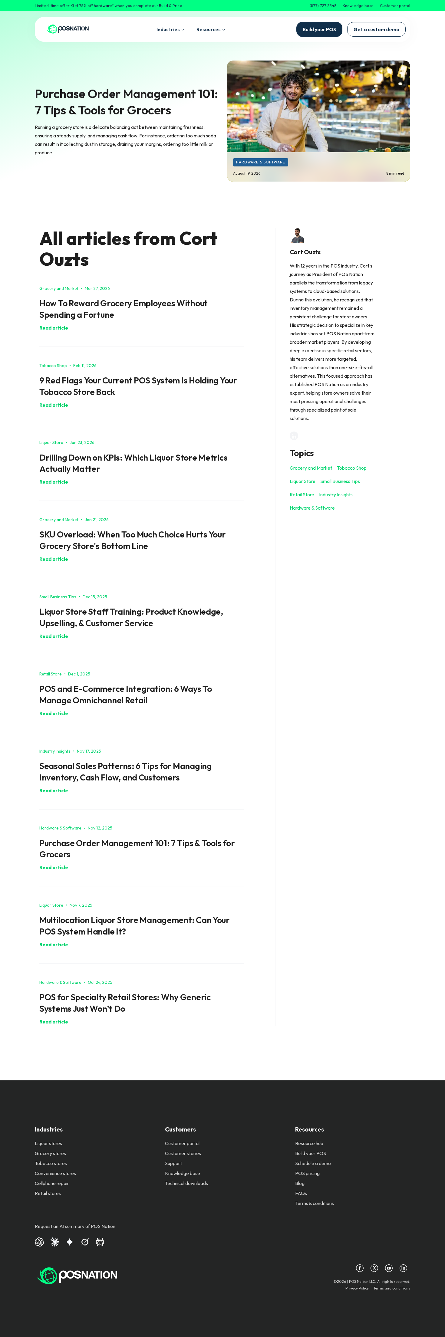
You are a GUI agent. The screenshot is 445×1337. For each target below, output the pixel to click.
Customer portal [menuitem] (182, 1143)
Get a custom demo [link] (376, 29)
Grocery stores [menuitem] (50, 1153)
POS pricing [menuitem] (307, 1173)
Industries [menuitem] (49, 1129)
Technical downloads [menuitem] (186, 1183)
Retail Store (302, 494)
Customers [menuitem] (180, 1129)
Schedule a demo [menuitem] (313, 1163)
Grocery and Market (311, 468)
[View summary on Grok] (84, 1241)
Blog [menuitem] (300, 1183)
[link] (67, 29)
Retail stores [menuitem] (48, 1193)
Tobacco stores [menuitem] (51, 1163)
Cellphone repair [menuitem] (52, 1183)
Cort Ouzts (305, 252)
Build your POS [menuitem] (310, 1153)
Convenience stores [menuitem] (55, 1173)
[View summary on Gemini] (69, 1241)
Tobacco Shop (352, 468)
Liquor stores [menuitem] (48, 1143)
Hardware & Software (260, 162)
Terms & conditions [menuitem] (314, 1203)
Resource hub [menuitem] (309, 1143)
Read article (53, 328)
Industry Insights (336, 494)
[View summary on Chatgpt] (39, 1241)
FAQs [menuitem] (301, 1193)
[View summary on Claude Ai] (54, 1241)
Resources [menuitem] (309, 1129)
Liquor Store (302, 481)
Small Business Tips (340, 481)
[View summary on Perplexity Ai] (99, 1241)
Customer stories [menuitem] (183, 1153)
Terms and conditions (392, 1288)
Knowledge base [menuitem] (182, 1173)
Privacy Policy (357, 1288)
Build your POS (319, 29)
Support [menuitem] (173, 1163)
